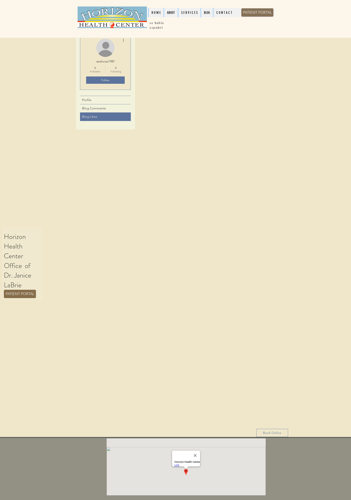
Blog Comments (94, 108)
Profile (86, 100)
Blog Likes (89, 117)
